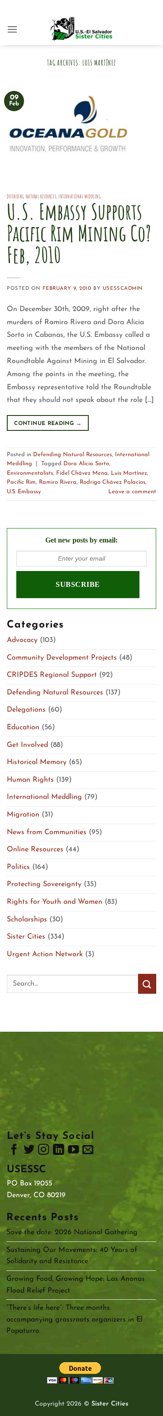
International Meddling (79, 197)
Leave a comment (132, 492)
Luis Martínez (129, 473)
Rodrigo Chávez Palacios (112, 482)
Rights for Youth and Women (54, 902)
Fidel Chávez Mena (82, 473)
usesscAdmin (123, 288)
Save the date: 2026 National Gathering (72, 1232)
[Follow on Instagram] (43, 1151)
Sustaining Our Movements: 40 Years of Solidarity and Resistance (71, 1255)
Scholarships (27, 919)
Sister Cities (26, 936)
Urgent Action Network (45, 954)
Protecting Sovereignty (44, 884)
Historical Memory (37, 762)
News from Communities (46, 832)
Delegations (26, 709)
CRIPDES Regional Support (52, 675)
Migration (23, 814)
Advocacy (22, 640)
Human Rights (30, 780)
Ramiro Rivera (58, 482)
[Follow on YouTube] (73, 1151)
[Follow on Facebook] (14, 1151)
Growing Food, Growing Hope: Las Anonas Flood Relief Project (75, 1284)
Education (23, 727)
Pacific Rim (21, 482)
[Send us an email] (87, 1151)
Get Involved (27, 745)
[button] (12, 29)
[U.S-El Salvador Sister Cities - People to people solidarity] (81, 29)
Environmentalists (30, 473)
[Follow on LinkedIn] (58, 1151)
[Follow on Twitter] (29, 1151)
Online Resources (35, 849)
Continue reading (48, 423)
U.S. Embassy (24, 492)
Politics (18, 867)
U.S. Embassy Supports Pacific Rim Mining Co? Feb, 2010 (79, 233)
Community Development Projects (62, 657)
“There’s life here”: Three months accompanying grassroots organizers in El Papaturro (74, 1319)
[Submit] (147, 983)
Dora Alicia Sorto (86, 464)
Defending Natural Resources (31, 197)
